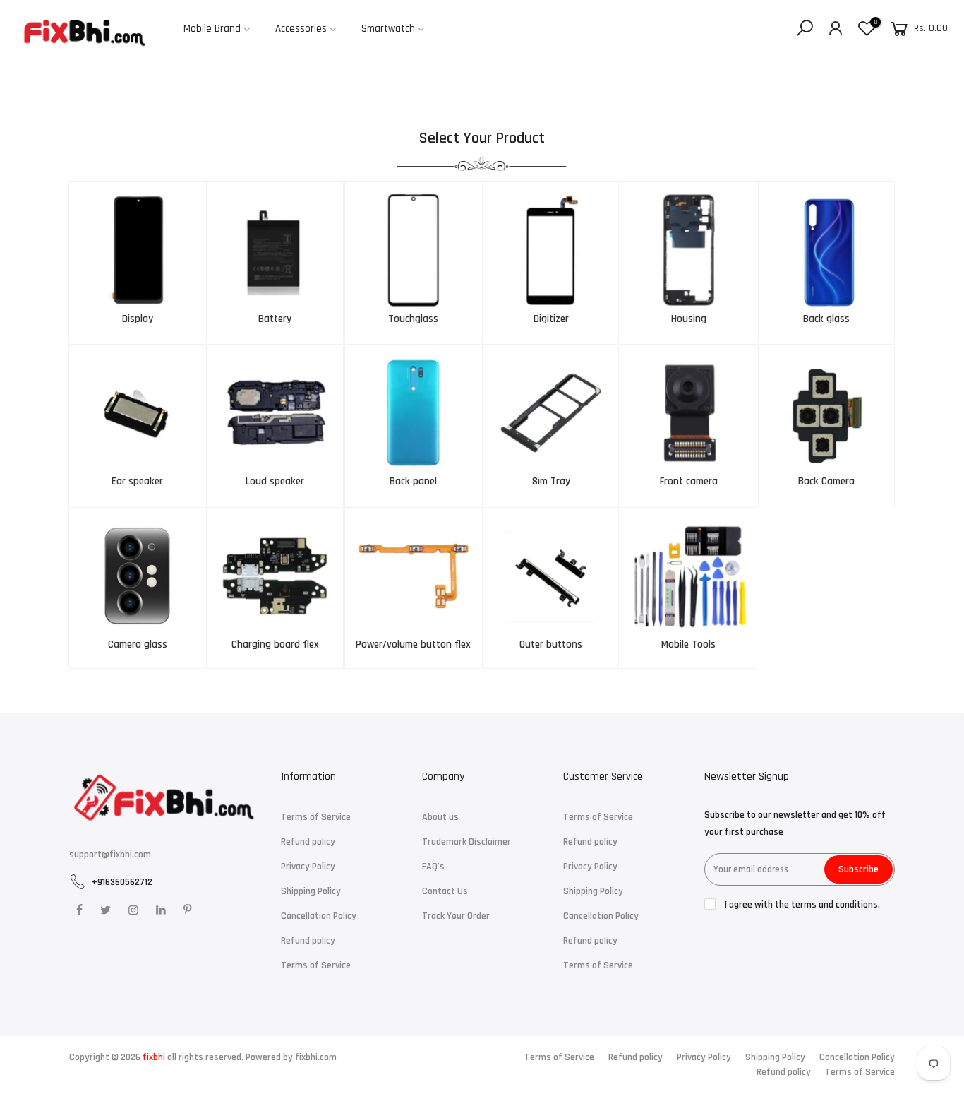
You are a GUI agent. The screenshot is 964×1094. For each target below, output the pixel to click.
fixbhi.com (316, 1057)
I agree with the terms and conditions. (801, 904)
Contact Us (445, 891)
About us (440, 817)
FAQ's (433, 866)
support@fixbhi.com (110, 854)
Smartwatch (388, 28)
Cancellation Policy (318, 916)
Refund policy (308, 842)
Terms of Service (316, 817)
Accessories (301, 28)
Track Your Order (456, 916)
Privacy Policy (308, 866)
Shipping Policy (311, 891)
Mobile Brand (212, 28)
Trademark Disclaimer (466, 842)
